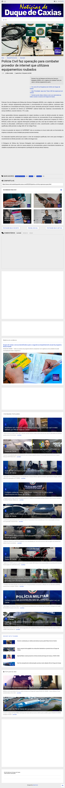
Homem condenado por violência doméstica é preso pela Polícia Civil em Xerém (37, 641)
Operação (22, 58)
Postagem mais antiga (54, 228)
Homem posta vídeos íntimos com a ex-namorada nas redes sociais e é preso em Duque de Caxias (45, 96)
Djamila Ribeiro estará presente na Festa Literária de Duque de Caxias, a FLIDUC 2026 (38, 655)
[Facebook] (2, 1)
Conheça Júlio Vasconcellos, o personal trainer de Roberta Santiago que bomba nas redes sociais (47, 218)
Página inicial (33, 228)
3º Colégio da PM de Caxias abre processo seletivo (23, 709)
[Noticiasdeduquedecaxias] (7, 1)
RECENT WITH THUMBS (10, 636)
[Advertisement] (15, 87)
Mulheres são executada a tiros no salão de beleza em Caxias (26, 687)
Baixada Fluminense (12, 58)
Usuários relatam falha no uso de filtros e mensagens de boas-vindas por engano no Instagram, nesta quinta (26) (17, 218)
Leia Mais (19, 435)
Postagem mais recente (11, 228)
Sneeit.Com (35, 785)
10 (6, 619)
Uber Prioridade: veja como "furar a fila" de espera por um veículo (16, 203)
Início (3, 58)
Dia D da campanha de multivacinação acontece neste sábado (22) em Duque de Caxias (39, 663)
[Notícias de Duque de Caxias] (32, 16)
